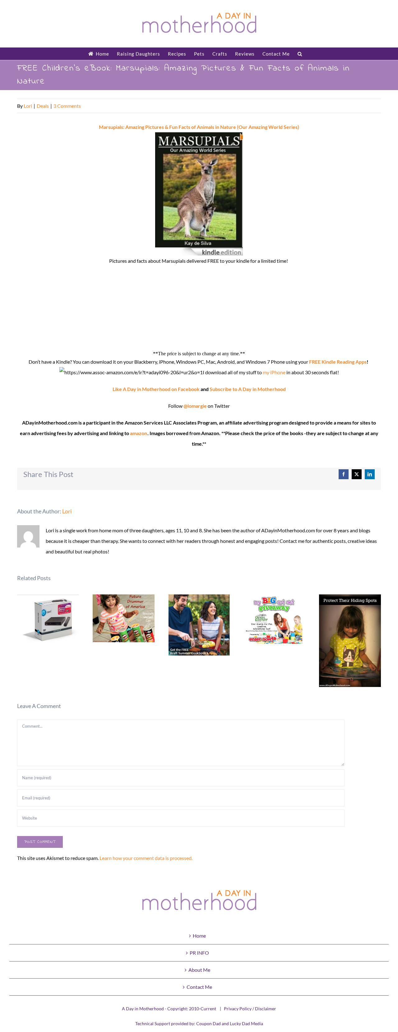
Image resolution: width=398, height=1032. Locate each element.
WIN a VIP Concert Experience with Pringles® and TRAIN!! (123, 618)
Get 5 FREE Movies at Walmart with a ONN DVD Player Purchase (48, 622)
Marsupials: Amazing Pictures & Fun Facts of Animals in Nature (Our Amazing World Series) (199, 127)
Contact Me (199, 987)
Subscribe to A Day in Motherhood (248, 389)
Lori (28, 106)
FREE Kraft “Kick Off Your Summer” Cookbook (199, 625)
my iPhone (274, 372)
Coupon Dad (208, 1023)
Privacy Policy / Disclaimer (250, 1008)
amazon (138, 433)
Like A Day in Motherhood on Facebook (156, 389)
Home (199, 936)
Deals (43, 106)
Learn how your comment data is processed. (146, 858)
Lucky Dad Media (246, 1023)
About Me (199, 970)
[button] (300, 54)
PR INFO (199, 953)
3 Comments (67, 106)
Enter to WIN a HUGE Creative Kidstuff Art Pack (274, 620)
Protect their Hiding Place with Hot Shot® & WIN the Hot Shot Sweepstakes (350, 641)
